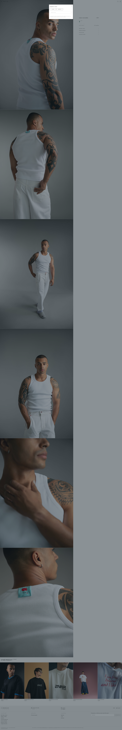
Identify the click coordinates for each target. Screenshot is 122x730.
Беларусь (59, 9)
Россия (53, 9)
